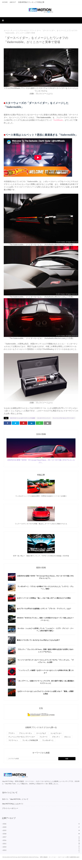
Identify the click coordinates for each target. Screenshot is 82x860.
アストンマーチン (25, 733)
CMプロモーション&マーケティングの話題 (22, 418)
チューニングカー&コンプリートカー (25, 30)
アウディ (11, 733)
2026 (41, 824)
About (13, 2)
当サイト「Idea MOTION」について (15, 799)
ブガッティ (56, 737)
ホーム (6, 30)
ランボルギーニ (47, 740)
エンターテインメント (43, 418)
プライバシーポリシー (10, 808)
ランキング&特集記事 (30, 740)
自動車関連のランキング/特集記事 (31, 2)
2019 (41, 830)
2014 (41, 847)
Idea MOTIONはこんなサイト (12, 804)
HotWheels (58, 120)
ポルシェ (67, 737)
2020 (41, 827)
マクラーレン (13, 740)
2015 (41, 843)
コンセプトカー (56, 733)
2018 (41, 834)
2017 (41, 837)
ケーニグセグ (41, 733)
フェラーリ (44, 737)
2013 (41, 850)
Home (5, 2)
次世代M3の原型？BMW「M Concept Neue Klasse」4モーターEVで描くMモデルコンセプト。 (41, 461)
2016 (41, 840)
